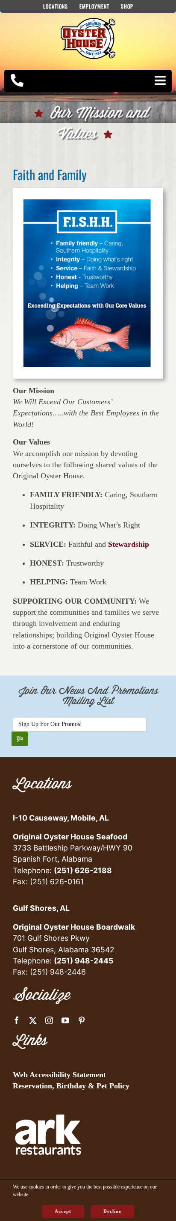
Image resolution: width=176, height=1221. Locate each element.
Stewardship (128, 544)
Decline (112, 1211)
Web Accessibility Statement (59, 1074)
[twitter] (33, 1020)
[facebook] (17, 1020)
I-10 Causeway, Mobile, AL (61, 817)
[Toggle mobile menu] (161, 80)
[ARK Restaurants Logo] (48, 1102)
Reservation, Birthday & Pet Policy (71, 1086)
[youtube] (65, 1020)
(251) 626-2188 (83, 870)
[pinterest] (81, 1020)
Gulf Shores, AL (41, 908)
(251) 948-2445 (83, 960)
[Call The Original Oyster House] (17, 80)
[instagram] (49, 1020)
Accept (63, 1211)
